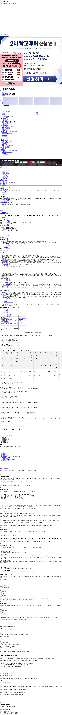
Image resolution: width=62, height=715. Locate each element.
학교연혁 (7, 226)
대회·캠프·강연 (4, 181)
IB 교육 (3, 94)
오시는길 (5, 120)
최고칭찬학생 (8, 270)
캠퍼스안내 (4, 118)
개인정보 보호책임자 (5, 453)
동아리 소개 (6, 176)
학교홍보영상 (4, 136)
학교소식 (3, 95)
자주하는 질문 (6, 133)
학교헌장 (5, 111)
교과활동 (3, 171)
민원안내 (1, 210)
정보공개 (1, 194)
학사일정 (3, 150)
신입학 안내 (4, 123)
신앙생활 (3, 184)
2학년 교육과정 (8, 279)
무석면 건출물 (6, 208)
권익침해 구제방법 (5, 455)
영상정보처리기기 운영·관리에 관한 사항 (8, 459)
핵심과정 (5, 143)
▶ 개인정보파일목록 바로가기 (5, 468)
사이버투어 (6, 119)
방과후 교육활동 (4, 180)
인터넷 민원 (4, 212)
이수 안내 (5, 144)
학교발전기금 (4, 203)
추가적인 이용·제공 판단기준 (6, 458)
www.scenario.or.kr (21, 320)
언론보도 (3, 160)
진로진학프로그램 (7, 187)
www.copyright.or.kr (22, 328)
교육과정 (1, 165)
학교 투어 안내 (6, 128)
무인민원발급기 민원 (5, 213)
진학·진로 (5, 186)
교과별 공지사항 (6, 172)
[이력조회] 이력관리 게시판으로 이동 (6, 711)
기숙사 (3, 188)
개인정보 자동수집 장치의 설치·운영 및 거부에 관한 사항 (11, 456)
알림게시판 (6, 154)
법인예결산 (7, 224)
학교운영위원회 (4, 202)
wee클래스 (4, 192)
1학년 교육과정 (8, 278)
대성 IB (3, 139)
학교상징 (7, 227)
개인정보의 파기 (4, 451)
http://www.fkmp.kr (21, 323)
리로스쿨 (37, 114)
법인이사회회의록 (9, 223)
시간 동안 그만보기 (3, 34)
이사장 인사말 (6, 105)
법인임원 (5, 106)
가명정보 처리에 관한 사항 (6, 457)
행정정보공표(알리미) (7, 199)
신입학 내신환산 (6, 126)
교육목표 (3, 113)
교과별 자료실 (6, 173)
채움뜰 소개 (6, 189)
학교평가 (3, 161)
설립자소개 (7, 220)
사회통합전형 (6, 134)
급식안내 (3, 152)
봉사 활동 (5, 178)
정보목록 (5, 201)
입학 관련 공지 (4, 131)
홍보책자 (5, 124)
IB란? (5, 141)
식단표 (5, 153)
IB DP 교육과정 (4, 140)
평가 (3, 179)
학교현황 (3, 114)
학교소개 (3, 92)
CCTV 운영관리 (6, 207)
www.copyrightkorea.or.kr (22, 318)
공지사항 (3, 149)
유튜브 (37, 113)
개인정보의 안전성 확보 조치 (6, 452)
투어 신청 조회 (6, 130)
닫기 (8, 34)
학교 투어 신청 (4, 127)
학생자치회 (6, 159)
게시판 (5, 170)
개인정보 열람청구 (5, 454)
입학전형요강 (6, 125)
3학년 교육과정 (6, 169)
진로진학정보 (4, 185)
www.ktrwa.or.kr (21, 319)
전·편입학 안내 (4, 135)
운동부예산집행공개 (9, 314)
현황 (4, 115)
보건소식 (3, 163)
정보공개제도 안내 (7, 197)
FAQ (3, 145)
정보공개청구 (6, 198)
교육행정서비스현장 (7, 200)
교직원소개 (6, 116)
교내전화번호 (6, 117)
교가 (4, 112)
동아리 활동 (6, 177)
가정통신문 (4, 151)
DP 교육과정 (6, 142)
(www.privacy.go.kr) (38, 617)
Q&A (5, 191)
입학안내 (3, 93)
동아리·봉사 (4, 174)
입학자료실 (4, 132)
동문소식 (3, 162)
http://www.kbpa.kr (21, 324)
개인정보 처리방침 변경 (6, 460)
